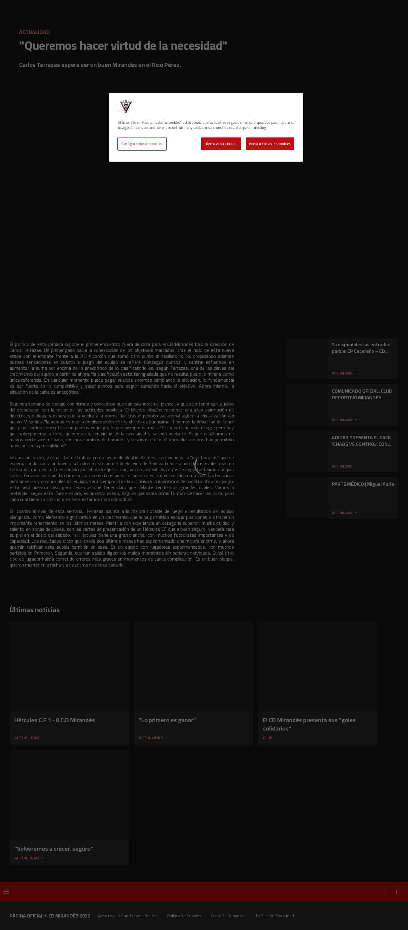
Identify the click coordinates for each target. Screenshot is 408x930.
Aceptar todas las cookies (270, 143)
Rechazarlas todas (221, 143)
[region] (206, 127)
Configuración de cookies (142, 143)
